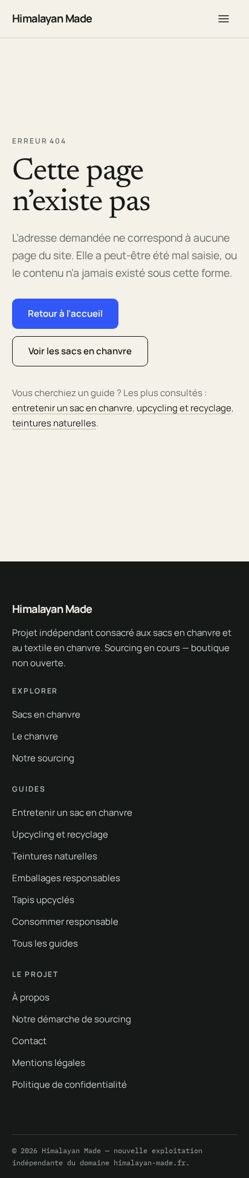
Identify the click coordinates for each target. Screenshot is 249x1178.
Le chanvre (35, 736)
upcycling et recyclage (184, 408)
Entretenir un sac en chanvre (72, 812)
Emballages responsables (66, 878)
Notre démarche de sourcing (71, 1019)
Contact (29, 1040)
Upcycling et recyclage (60, 834)
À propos (31, 997)
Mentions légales (48, 1062)
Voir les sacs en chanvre (80, 351)
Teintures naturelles (54, 856)
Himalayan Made (52, 18)
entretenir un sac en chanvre (72, 408)
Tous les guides (45, 943)
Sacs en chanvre (46, 714)
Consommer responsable (65, 921)
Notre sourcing (43, 758)
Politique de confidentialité (69, 1084)
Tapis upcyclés (43, 899)
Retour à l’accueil (65, 313)
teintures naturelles (54, 423)
